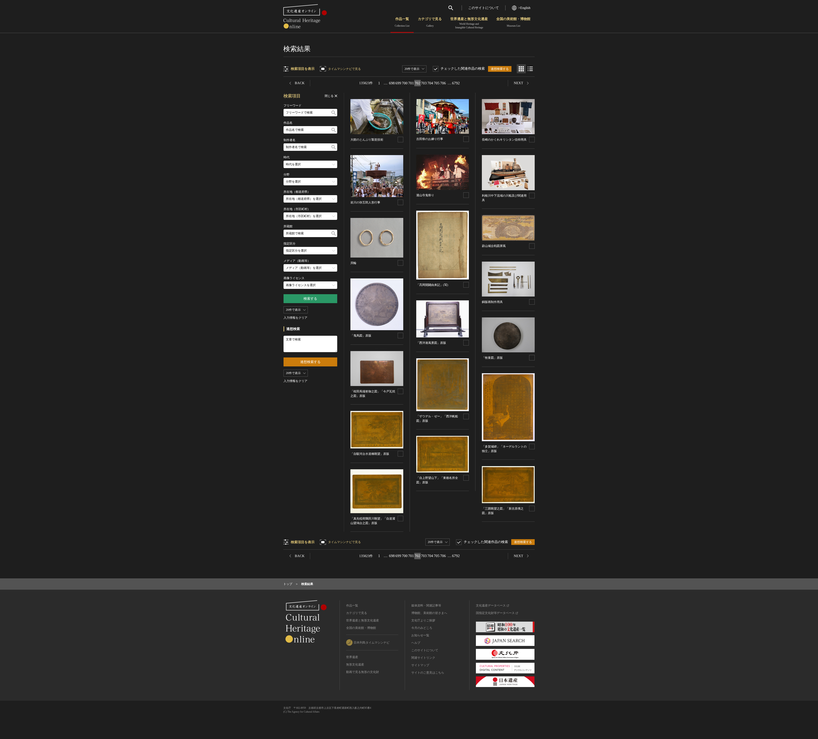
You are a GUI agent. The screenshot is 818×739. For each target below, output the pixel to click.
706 (443, 83)
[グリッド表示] (521, 68)
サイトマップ (420, 665)
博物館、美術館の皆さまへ (429, 613)
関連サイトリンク (423, 657)
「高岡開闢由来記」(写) (432, 285)
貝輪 (353, 263)
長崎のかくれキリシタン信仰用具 (504, 139)
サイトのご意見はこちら (427, 672)
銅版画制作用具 (492, 302)
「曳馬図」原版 (360, 335)
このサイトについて (483, 8)
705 (436, 83)
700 (405, 83)
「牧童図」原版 (492, 357)
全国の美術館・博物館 (513, 22)
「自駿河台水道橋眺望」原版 (369, 453)
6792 (456, 83)
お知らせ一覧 (420, 635)
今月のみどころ (421, 628)
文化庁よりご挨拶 (423, 620)
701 (411, 83)
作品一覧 (402, 22)
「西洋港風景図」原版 (431, 342)
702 (417, 83)
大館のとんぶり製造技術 (366, 139)
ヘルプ (415, 642)
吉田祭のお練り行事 (429, 139)
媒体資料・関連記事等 (426, 605)
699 (398, 83)
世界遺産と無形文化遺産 (469, 23)
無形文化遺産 (355, 664)
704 (430, 83)
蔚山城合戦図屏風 (494, 246)
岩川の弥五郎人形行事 (365, 202)
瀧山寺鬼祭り (425, 195)
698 (392, 83)
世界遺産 (352, 657)
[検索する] (333, 112)
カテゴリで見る (430, 22)
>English (524, 8)
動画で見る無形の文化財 (362, 672)
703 (424, 83)
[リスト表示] (530, 68)
